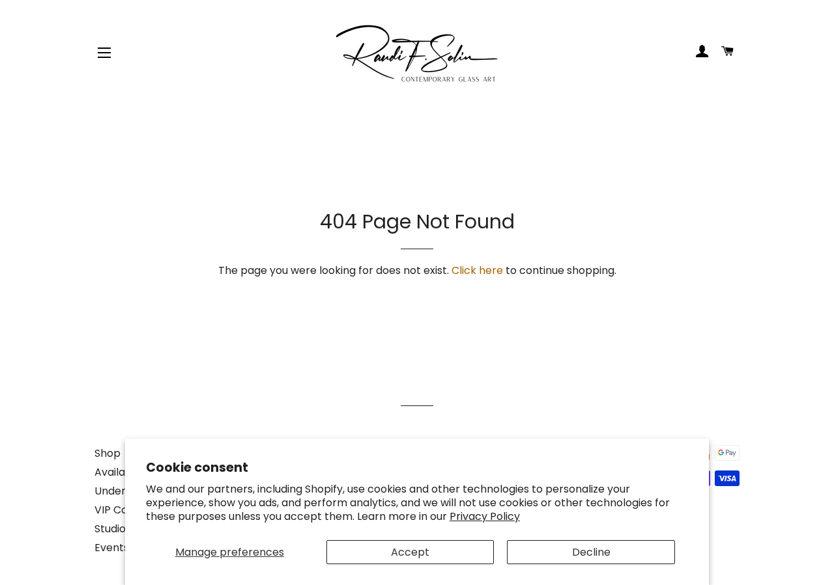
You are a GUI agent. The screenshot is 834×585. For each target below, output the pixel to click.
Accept (410, 552)
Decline (591, 552)
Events (111, 547)
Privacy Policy (485, 516)
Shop (107, 453)
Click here (477, 270)
